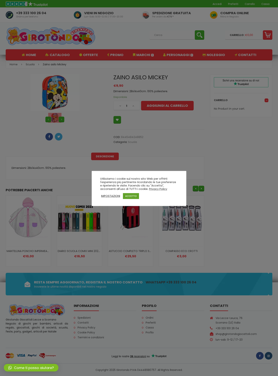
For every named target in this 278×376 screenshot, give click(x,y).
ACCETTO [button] (131, 196)
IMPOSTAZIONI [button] (110, 196)
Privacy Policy (158, 189)
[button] (31, 367)
